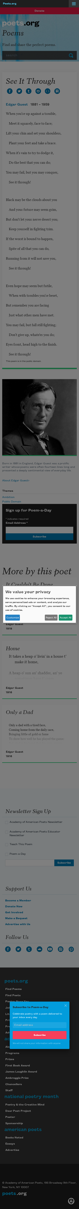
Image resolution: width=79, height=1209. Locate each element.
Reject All (51, 617)
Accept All (65, 617)
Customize (12, 617)
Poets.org (9, 3)
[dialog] (39, 604)
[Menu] (74, 3)
